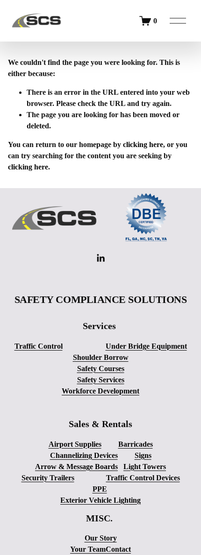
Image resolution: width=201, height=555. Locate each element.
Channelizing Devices (84, 455)
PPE (100, 489)
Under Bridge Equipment (146, 346)
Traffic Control (38, 346)
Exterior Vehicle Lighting (100, 500)
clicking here (143, 144)
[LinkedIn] (100, 258)
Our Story (101, 538)
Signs (143, 455)
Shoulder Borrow (101, 357)
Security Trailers (48, 478)
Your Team (88, 549)
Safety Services (100, 380)
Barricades (135, 444)
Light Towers (144, 467)
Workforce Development (100, 391)
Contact (118, 549)
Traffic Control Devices (143, 478)
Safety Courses (100, 368)
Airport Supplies (75, 444)
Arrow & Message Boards (76, 467)
